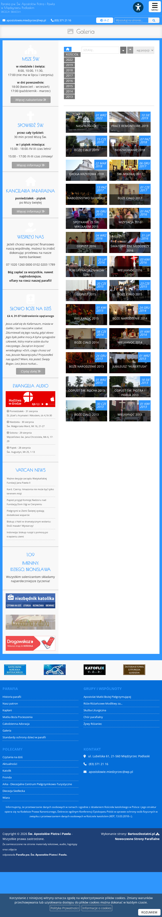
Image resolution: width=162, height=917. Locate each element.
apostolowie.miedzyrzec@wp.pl (26, 20)
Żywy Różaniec (93, 724)
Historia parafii (12, 697)
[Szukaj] (153, 20)
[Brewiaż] (133, 669)
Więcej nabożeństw (29, 100)
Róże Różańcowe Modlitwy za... (103, 703)
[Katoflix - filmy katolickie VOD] (93, 669)
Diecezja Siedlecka (14, 791)
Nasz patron (10, 703)
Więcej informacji (29, 165)
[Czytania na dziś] (30, 622)
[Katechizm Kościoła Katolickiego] (14, 669)
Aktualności (10, 764)
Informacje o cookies (96, 908)
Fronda (7, 777)
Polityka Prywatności (65, 908)
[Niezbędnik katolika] (30, 600)
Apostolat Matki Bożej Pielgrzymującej (107, 697)
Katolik (7, 770)
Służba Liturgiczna (95, 710)
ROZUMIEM (149, 912)
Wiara (6, 797)
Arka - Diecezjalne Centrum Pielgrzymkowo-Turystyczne (37, 784)
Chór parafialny (93, 717)
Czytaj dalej (29, 371)
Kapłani (7, 710)
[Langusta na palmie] (53, 669)
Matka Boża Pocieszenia (17, 717)
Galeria (85, 31)
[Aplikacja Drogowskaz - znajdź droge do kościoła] (30, 643)
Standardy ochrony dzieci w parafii (24, 737)
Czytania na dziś (13, 757)
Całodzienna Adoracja (16, 724)
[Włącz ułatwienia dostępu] (138, 7)
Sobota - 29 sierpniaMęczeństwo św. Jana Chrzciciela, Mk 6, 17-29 (30, 437)
